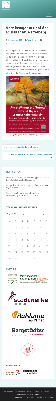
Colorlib (19, 394)
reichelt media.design (45, 397)
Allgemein (10, 43)
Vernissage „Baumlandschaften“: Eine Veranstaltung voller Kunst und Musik (22, 194)
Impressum (19, 397)
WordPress (36, 394)
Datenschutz (30, 397)
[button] (5, 396)
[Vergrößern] (45, 79)
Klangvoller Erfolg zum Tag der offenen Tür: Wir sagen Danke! (27, 186)
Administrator (32, 40)
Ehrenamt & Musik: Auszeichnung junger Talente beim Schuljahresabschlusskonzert (27, 178)
